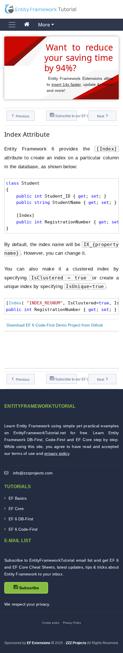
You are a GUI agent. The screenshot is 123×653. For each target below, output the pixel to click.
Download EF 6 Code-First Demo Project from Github (53, 325)
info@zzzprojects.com (33, 473)
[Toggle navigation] (12, 24)
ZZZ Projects (76, 643)
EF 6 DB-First (21, 519)
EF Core (16, 508)
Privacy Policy (72, 622)
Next (101, 116)
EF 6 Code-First (23, 529)
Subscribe (28, 588)
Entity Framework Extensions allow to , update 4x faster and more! (80, 84)
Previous (22, 116)
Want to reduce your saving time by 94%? (78, 57)
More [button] (44, 24)
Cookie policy (50, 622)
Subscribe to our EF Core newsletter (65, 116)
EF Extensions (38, 643)
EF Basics (18, 498)
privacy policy (56, 453)
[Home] (27, 25)
